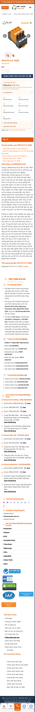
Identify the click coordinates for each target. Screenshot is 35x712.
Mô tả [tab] (5, 143)
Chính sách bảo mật (14, 676)
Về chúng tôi (8, 92)
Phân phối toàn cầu (11, 652)
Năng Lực (5, 7)
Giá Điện (9, 665)
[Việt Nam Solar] (18, 7)
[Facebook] (7, 517)
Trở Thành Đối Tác (11, 649)
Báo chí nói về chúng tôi (13, 646)
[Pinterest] (4, 521)
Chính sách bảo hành (14, 682)
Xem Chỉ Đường (10, 435)
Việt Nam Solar (10, 629)
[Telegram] (28, 517)
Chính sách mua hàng (10, 126)
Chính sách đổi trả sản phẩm (17, 679)
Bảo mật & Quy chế (10, 130)
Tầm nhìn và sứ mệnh (12, 642)
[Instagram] (11, 517)
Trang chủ (6, 14)
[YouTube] (4, 517)
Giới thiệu (8, 633)
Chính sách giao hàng (14, 689)
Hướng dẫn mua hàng (14, 692)
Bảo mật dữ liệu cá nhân (15, 702)
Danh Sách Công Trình (12, 661)
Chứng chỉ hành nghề (12, 636)
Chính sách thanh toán (14, 686)
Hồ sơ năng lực (10, 639)
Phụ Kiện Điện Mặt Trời (23, 14)
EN (19, 160)
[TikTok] (14, 517)
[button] (10, 707)
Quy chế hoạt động (13, 695)
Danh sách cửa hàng (12, 655)
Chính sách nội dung (14, 698)
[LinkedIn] (21, 517)
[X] (25, 517)
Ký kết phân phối (10, 658)
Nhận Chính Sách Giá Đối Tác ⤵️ (17, 76)
